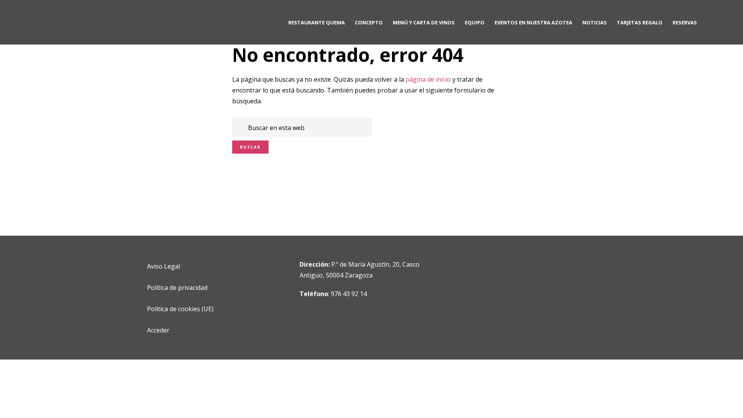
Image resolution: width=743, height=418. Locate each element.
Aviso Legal (163, 266)
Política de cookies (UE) (180, 309)
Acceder (158, 330)
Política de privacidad (177, 287)
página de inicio (428, 79)
